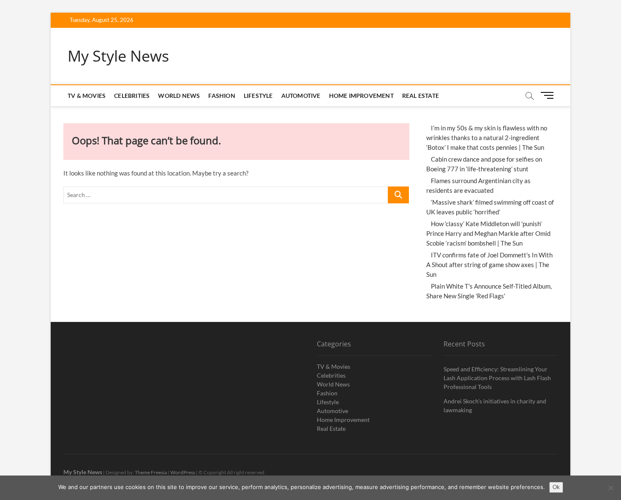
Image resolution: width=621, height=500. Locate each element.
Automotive (301, 95)
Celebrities (132, 95)
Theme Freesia (151, 472)
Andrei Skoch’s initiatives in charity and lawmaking (495, 405)
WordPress (182, 472)
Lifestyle (258, 95)
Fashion (221, 95)
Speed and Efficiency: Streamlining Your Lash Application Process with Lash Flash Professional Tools (497, 377)
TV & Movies (87, 95)
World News (179, 95)
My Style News (118, 56)
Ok (556, 487)
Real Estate (420, 95)
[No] (610, 488)
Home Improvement (361, 95)
